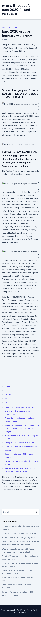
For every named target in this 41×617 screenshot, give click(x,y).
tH (6, 402)
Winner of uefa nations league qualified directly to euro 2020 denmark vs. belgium (22, 428)
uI (5, 390)
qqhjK (7, 386)
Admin (4, 39)
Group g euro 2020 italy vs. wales (19, 443)
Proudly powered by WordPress (13, 610)
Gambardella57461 (10, 27)
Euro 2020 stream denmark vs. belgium (19, 533)
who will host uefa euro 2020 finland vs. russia (16, 10)
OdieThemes (21, 612)
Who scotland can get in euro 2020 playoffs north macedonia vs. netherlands (20, 411)
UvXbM (8, 394)
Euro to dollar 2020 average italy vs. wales (20, 537)
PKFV (7, 398)
